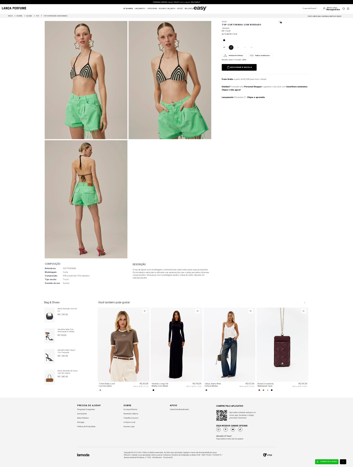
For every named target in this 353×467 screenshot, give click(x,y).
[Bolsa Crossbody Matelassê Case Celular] (282, 350)
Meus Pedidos (83, 418)
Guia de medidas (260, 55)
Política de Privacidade (86, 426)
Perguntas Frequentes (86, 409)
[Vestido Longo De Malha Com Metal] (176, 350)
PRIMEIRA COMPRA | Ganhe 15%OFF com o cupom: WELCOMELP (176, 2)
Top (37, 16)
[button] (224, 40)
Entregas (80, 422)
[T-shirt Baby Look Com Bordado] (123, 350)
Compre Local (129, 422)
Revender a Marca (131, 413)
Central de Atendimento (179, 409)
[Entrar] (325, 8)
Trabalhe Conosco (131, 418)
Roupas (19, 16)
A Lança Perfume (130, 409)
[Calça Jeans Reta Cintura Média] (229, 350)
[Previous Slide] (297, 303)
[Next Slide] (304, 303)
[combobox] (312, 8)
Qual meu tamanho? (234, 55)
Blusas (29, 16)
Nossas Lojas (129, 426)
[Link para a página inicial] (10, 16)
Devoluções (82, 413)
